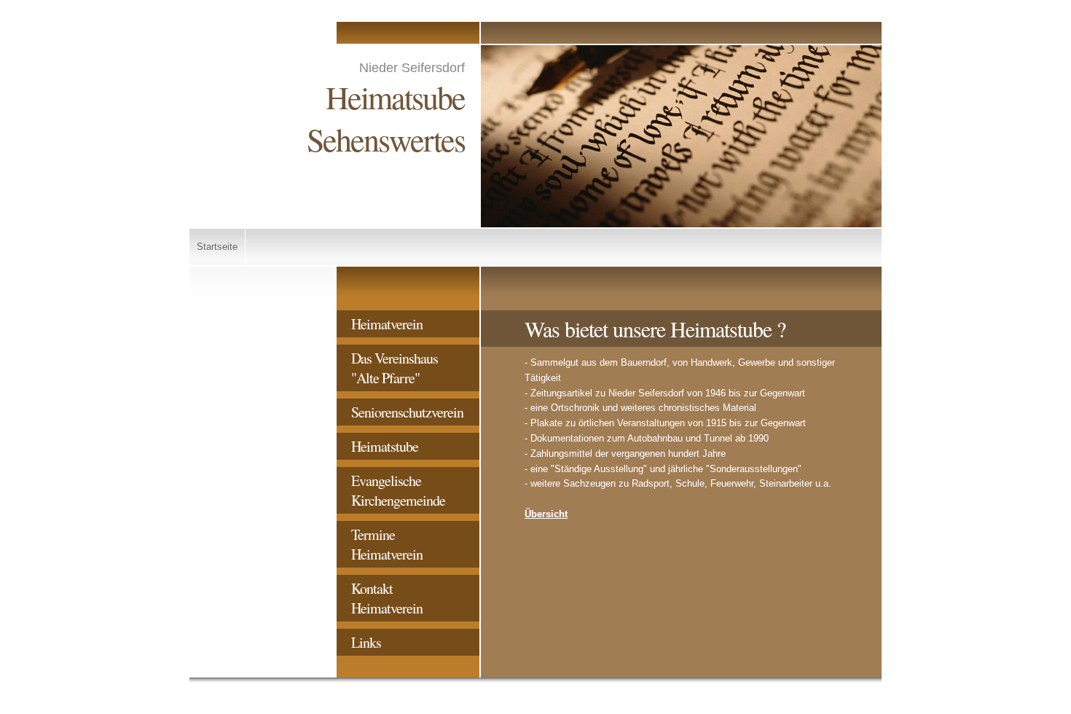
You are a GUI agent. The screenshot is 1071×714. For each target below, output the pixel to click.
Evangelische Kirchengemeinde (398, 490)
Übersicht (546, 514)
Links (366, 642)
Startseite (217, 246)
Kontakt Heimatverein (387, 598)
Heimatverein (387, 324)
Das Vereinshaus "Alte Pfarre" (394, 368)
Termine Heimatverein (387, 544)
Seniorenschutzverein (407, 412)
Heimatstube (384, 446)
